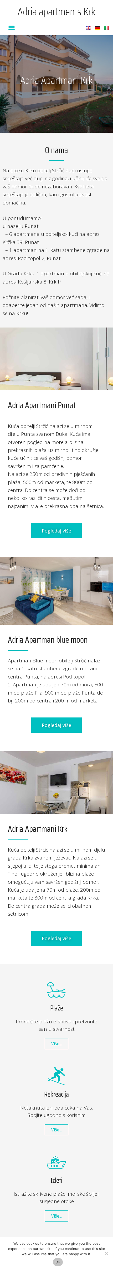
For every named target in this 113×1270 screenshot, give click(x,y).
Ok (57, 1262)
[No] (106, 1253)
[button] (11, 27)
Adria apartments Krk (56, 11)
